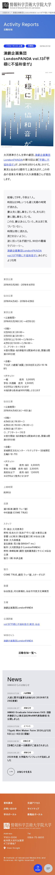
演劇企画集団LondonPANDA (18, 640)
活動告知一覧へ (27, 652)
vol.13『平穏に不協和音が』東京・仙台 (22, 624)
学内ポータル (10, 814)
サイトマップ (33, 808)
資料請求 (8, 803)
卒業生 (31, 46)
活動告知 (5, 13)
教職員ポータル (35, 814)
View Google (13, 848)
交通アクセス (34, 803)
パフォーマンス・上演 (14, 46)
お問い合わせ (10, 808)
